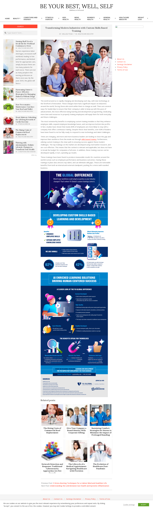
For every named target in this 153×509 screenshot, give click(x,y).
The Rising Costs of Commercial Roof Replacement (23, 132)
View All (34, 155)
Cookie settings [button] (129, 504)
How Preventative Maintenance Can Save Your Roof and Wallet (25, 107)
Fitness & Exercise (24, 124)
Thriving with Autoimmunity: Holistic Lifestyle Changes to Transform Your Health (25, 146)
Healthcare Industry (86, 34)
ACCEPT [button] (143, 505)
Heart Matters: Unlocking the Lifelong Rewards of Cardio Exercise (26, 119)
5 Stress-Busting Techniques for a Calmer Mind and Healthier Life (80, 483)
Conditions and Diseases (27, 99)
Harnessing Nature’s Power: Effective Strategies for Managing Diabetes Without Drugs (25, 93)
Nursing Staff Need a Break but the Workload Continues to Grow (25, 43)
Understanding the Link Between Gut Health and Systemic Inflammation (79, 486)
